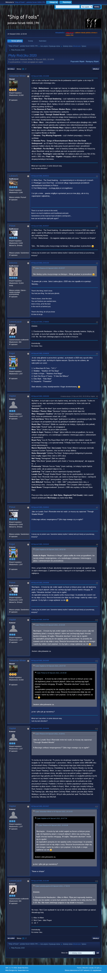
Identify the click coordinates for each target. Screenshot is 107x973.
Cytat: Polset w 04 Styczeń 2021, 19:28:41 (50, 734)
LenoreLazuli (15, 321)
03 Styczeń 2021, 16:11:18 (40, 263)
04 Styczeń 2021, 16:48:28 (40, 353)
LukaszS (13, 176)
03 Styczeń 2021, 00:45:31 (40, 176)
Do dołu (11, 69)
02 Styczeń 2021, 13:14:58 (40, 76)
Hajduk (12, 396)
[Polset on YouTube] (10, 250)
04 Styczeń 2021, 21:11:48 (40, 881)
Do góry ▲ (98, 968)
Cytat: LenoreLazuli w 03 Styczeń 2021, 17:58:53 (52, 886)
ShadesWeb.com (23, 970)
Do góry (11, 938)
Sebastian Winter (17, 76)
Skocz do (64, 953)
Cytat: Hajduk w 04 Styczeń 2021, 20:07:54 (50, 666)
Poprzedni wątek (77, 61)
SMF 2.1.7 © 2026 (11, 968)
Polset (12, 226)
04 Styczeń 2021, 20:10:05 (40, 660)
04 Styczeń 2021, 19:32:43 (40, 544)
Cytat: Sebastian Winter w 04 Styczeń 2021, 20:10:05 (54, 812)
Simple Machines (23, 968)
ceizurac (13, 263)
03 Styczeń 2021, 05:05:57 (40, 226)
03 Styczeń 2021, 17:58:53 (40, 322)
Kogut (12, 353)
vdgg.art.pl (69, 33)
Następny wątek (92, 61)
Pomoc (79, 968)
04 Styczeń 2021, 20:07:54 (40, 619)
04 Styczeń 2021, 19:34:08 (40, 582)
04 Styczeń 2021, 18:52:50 (40, 396)
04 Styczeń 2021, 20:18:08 (40, 728)
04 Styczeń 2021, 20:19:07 (40, 806)
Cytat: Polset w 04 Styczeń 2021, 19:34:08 (50, 625)
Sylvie (84, 46)
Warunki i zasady (88, 968)
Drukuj (96, 69)
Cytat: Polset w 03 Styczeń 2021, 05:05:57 (50, 268)
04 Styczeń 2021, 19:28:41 (40, 507)
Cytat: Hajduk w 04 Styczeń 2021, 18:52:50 (50, 549)
